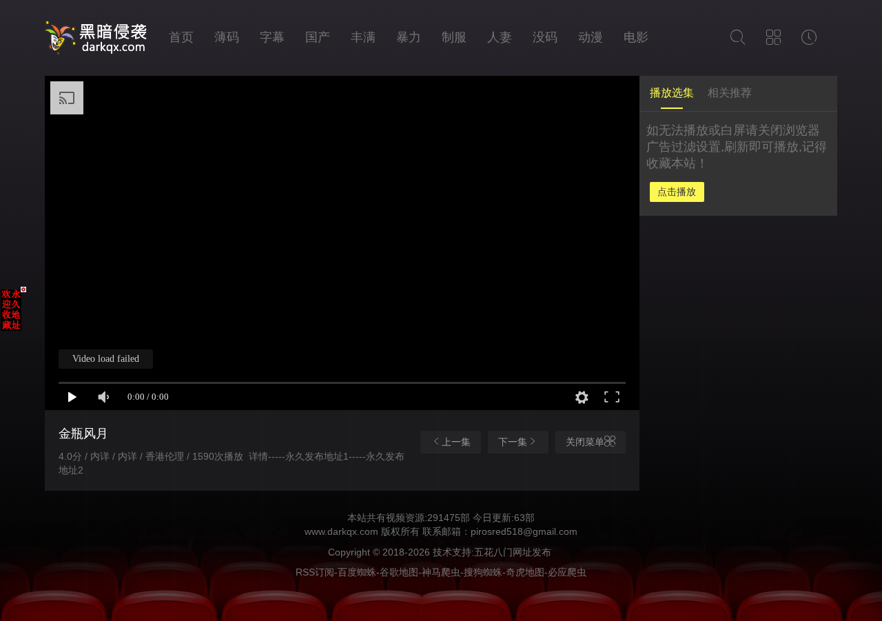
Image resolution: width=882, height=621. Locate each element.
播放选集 (672, 93)
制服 (454, 37)
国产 (317, 37)
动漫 (590, 37)
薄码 (226, 37)
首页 (181, 37)
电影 (636, 37)
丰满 (363, 37)
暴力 (408, 37)
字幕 (272, 37)
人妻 (499, 37)
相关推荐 (730, 93)
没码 (545, 37)
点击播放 (676, 191)
